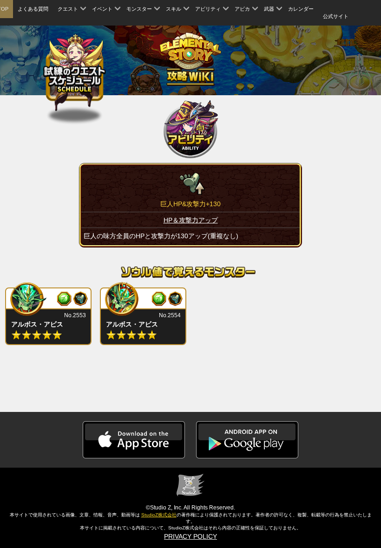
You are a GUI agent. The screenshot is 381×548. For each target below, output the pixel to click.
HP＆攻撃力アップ (191, 220)
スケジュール (74, 73)
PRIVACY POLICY (190, 536)
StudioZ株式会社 (159, 514)
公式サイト (335, 16)
